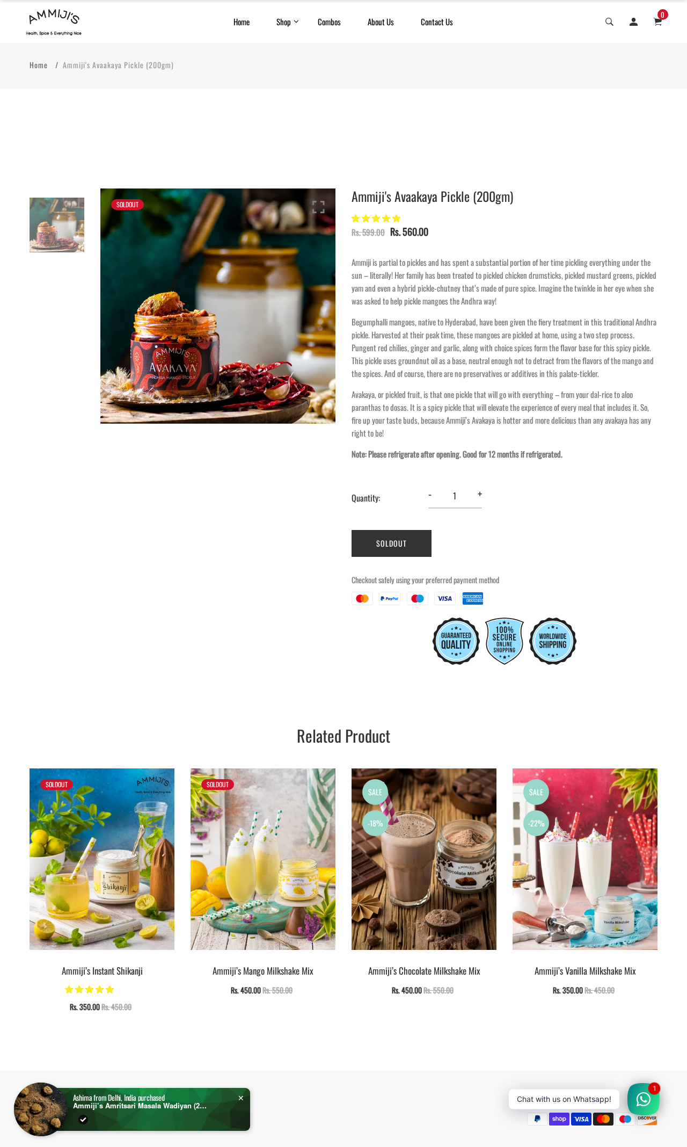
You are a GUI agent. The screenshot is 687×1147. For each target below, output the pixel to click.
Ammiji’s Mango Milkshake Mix (263, 970)
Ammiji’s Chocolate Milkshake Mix (424, 970)
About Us (381, 21)
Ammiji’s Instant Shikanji (102, 970)
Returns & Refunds (130, 1094)
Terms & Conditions (56, 1094)
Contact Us (437, 21)
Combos (329, 21)
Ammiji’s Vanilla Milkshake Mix (585, 970)
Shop (283, 21)
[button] (377, 217)
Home (241, 21)
